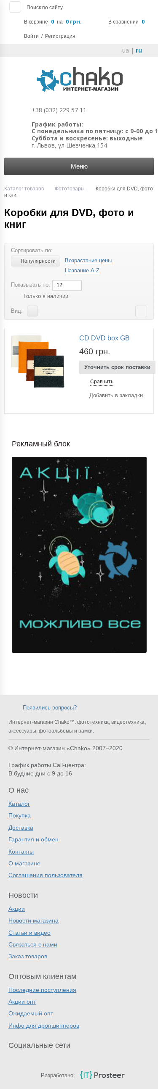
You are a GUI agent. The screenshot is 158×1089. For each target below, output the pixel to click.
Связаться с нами (32, 944)
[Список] (32, 311)
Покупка (19, 815)
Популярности (38, 261)
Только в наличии (45, 296)
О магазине (24, 863)
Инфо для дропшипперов (43, 1025)
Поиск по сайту (45, 8)
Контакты (21, 851)
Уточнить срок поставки (117, 367)
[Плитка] (45, 311)
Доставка (20, 827)
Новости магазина (33, 920)
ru (139, 50)
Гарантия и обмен (33, 839)
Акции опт (22, 1001)
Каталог (19, 803)
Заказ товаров (27, 956)
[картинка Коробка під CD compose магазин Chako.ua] (37, 361)
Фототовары (70, 189)
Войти (31, 36)
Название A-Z (82, 270)
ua (125, 50)
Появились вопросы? (50, 707)
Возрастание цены (88, 260)
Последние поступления (42, 989)
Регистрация (60, 36)
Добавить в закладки (116, 395)
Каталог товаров (24, 189)
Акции (16, 908)
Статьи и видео (29, 932)
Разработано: (58, 1075)
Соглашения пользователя (45, 875)
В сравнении (123, 22)
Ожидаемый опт (30, 1013)
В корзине (36, 22)
